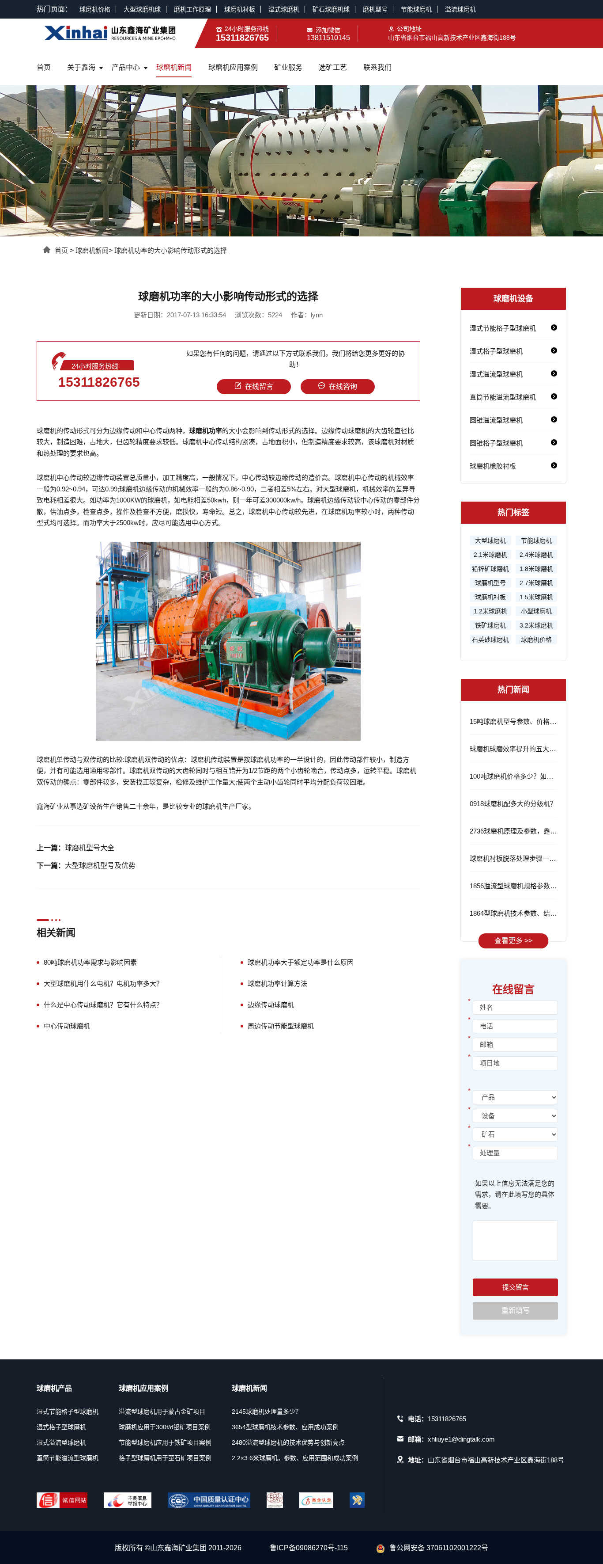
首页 (44, 67)
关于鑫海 (81, 67)
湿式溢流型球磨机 (496, 374)
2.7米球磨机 (536, 582)
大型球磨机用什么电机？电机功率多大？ (103, 983)
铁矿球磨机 (490, 625)
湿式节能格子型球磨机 (503, 328)
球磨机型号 (490, 582)
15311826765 (99, 382)
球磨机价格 (94, 9)
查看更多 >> (513, 940)
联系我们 (377, 67)
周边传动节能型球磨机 (281, 1026)
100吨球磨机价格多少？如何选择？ (521, 776)
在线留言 (259, 386)
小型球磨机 (536, 611)
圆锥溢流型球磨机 (496, 420)
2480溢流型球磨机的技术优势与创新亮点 (288, 1442)
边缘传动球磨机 (271, 1004)
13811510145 (328, 38)
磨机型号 (375, 9)
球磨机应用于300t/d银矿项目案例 (165, 1427)
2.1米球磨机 (490, 554)
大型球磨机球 (142, 9)
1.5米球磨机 (536, 597)
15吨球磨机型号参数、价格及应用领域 (526, 721)
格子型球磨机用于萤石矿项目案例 (165, 1457)
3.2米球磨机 (536, 625)
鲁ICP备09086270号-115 (309, 1548)
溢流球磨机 (460, 9)
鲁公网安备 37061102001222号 (438, 1548)
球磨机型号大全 (89, 848)
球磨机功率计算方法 (277, 983)
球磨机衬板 (239, 9)
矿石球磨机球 (331, 9)
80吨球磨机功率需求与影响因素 (90, 962)
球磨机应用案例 (233, 67)
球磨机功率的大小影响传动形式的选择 (170, 250)
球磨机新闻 (174, 67)
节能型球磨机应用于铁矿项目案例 (165, 1442)
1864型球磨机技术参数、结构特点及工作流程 (536, 913)
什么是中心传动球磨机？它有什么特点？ (103, 1004)
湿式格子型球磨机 (496, 351)
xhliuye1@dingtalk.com (461, 1439)
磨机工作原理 (192, 9)
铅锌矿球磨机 (490, 568)
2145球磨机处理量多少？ (267, 1411)
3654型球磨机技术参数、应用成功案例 (285, 1427)
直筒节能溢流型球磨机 (503, 397)
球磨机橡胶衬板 (493, 466)
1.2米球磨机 (490, 611)
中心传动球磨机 (67, 1026)
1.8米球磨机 (536, 568)
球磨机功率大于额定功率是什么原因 (301, 962)
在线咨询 (343, 386)
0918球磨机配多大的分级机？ (513, 803)
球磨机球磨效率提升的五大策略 (516, 749)
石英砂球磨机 (490, 639)
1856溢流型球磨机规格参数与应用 (520, 886)
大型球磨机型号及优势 (100, 865)
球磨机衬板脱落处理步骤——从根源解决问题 (536, 858)
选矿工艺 (333, 67)
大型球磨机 (490, 540)
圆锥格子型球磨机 (496, 443)
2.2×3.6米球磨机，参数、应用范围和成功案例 (295, 1457)
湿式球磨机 (283, 9)
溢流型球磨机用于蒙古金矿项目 (162, 1411)
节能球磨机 (416, 9)
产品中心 (126, 67)
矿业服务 (288, 67)
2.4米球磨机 (536, 554)
